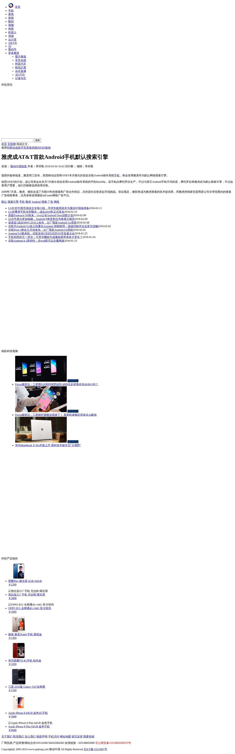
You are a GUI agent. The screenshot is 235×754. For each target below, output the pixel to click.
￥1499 (12, 638)
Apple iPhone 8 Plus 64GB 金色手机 (29, 726)
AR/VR (12, 43)
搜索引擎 (13, 201)
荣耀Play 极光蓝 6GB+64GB (25, 581)
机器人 (12, 32)
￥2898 (12, 598)
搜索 (44, 201)
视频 (11, 25)
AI (9, 46)
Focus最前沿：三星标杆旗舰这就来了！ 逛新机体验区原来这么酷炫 (56, 414)
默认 (4, 201)
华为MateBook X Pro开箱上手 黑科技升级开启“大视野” (48, 445)
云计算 (12, 39)
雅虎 (28, 201)
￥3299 (12, 664)
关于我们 (6, 736)
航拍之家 (20, 67)
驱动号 (12, 49)
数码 (11, 21)
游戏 (11, 35)
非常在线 (20, 60)
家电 (11, 14)
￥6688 (12, 730)
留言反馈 (77, 736)
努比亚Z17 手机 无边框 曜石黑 (26, 594)
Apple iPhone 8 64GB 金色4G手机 (28, 712)
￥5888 (12, 716)
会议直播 (20, 71)
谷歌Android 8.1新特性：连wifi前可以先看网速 (36, 240)
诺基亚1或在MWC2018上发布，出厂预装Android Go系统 (42, 222)
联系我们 (18, 736)
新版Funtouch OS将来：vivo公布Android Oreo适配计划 (40, 215)
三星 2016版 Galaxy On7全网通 (26, 686)
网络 (56, 201)
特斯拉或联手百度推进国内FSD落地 (29, 147)
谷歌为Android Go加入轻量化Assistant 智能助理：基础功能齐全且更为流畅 (53, 226)
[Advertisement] (117, 112)
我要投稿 (88, 736)
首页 (17, 7)
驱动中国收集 (18, 166)
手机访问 (53, 736)
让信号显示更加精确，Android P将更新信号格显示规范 (41, 219)
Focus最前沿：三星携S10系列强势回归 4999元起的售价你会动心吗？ (56, 384)
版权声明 (41, 736)
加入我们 (30, 736)
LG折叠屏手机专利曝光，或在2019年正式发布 (36, 211)
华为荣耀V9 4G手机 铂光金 (24, 660)
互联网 (12, 144)
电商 (11, 28)
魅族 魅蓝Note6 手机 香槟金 (25, 634)
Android (36, 201)
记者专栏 (20, 78)
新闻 (11, 17)
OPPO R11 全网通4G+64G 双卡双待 (29, 608)
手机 (11, 10)
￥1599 (12, 690)
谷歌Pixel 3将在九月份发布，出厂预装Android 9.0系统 (40, 229)
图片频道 (20, 56)
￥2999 (12, 611)
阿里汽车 (20, 63)
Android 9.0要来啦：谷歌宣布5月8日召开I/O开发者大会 (41, 233)
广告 (50, 201)
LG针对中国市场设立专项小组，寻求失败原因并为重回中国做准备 (48, 208)
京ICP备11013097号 (95, 749)
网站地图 (65, 736)
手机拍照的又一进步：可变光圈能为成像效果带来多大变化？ (45, 237)
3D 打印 (20, 74)
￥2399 (12, 584)
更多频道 (13, 52)
